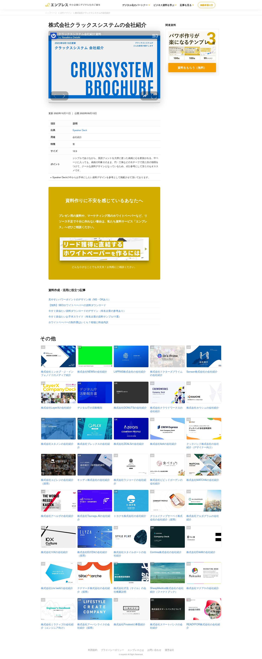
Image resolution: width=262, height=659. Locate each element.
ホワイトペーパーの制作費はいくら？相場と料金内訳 (78, 322)
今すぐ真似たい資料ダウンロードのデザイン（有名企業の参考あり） (87, 310)
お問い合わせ (154, 650)
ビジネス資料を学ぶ (163, 5)
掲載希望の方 (206, 5)
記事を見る (186, 5)
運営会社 (169, 650)
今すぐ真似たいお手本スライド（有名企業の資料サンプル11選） (84, 316)
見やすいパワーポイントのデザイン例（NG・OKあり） (79, 299)
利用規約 (92, 650)
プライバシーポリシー (112, 650)
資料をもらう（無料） (192, 67)
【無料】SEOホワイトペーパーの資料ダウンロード (77, 305)
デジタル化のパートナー (135, 5)
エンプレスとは (136, 650)
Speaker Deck (80, 130)
